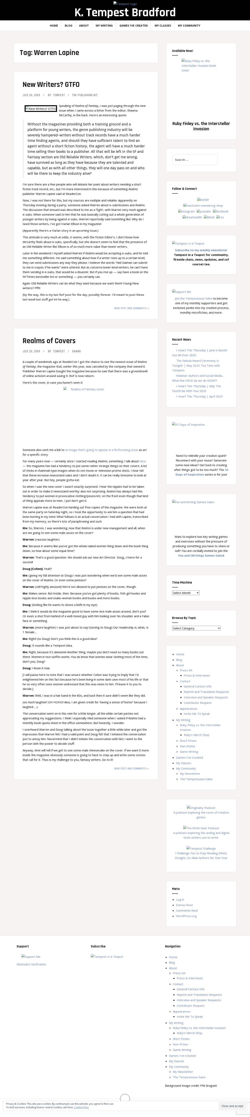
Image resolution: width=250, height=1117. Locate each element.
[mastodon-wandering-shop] (203, 205)
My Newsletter (190, 773)
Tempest (59, 95)
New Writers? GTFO (51, 84)
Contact (185, 681)
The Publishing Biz (85, 95)
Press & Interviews (197, 675)
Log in (180, 899)
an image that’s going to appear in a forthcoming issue (101, 450)
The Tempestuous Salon (196, 779)
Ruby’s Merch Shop (196, 735)
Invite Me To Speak (197, 714)
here (143, 461)
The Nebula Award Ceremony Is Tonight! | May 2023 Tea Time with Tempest (196, 365)
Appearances (188, 708)
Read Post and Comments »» (131, 308)
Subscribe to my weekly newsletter (201, 250)
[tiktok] (209, 217)
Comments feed (187, 910)
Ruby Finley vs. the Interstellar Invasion (199, 1028)
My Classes (163, 25)
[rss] (220, 217)
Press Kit (186, 670)
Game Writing (189, 752)
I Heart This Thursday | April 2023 (199, 396)
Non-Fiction (187, 746)
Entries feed (184, 905)
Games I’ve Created (134, 25)
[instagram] (186, 211)
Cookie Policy (81, 1107)
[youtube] (204, 211)
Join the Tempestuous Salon (193, 298)
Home (54, 25)
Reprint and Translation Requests (206, 692)
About (84, 25)
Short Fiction (188, 741)
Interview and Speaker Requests (206, 697)
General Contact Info (198, 686)
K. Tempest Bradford (125, 12)
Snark (76, 351)
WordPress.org (186, 916)
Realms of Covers (49, 341)
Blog (68, 25)
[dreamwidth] (192, 217)
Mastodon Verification (31, 964)
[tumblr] (203, 199)
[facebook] (220, 211)
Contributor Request (198, 703)
